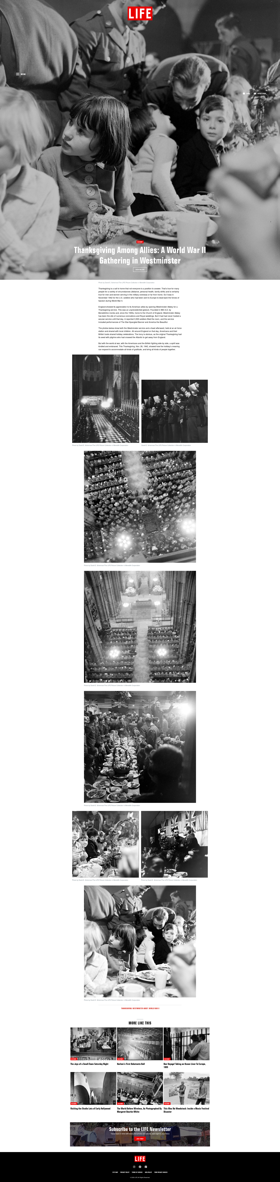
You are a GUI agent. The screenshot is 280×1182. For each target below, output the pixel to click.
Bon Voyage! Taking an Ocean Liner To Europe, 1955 (185, 1065)
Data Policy (148, 1172)
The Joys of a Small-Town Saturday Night (89, 1063)
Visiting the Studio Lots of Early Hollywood (90, 1108)
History (140, 242)
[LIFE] (140, 13)
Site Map (115, 1172)
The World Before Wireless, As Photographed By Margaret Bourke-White (139, 1110)
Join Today (140, 1139)
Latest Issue (261, 93)
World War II (154, 1008)
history (73, 1059)
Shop (248, 93)
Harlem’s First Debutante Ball (131, 1063)
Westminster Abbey (140, 1008)
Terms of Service (137, 1172)
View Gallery (140, 269)
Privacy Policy (124, 1172)
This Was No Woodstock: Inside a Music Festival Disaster (186, 1110)
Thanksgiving (126, 1008)
